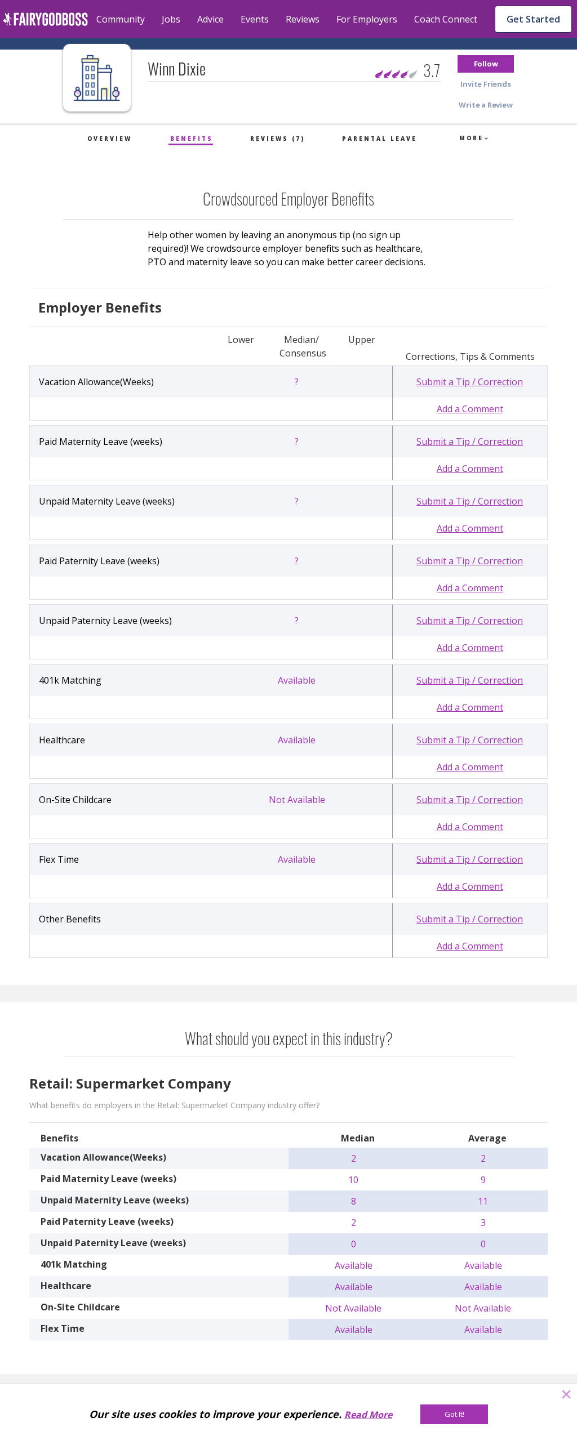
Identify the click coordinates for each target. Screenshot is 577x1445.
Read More (368, 1414)
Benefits (191, 138)
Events (255, 19)
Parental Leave (379, 138)
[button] (486, 64)
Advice (210, 19)
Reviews (302, 19)
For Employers (366, 19)
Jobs (171, 19)
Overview (109, 138)
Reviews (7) (277, 138)
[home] (45, 19)
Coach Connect (445, 19)
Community (120, 19)
